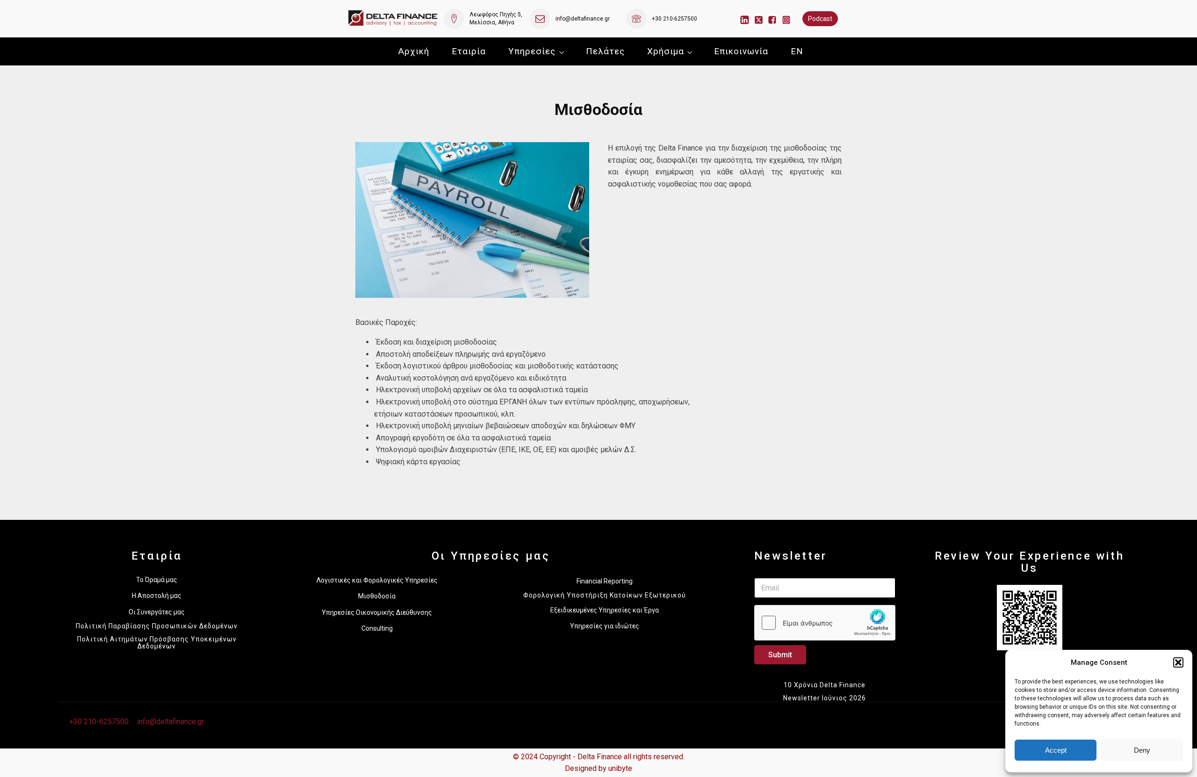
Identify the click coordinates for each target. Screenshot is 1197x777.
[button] (1178, 662)
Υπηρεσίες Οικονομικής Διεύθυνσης (377, 612)
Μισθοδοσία (377, 596)
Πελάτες (605, 51)
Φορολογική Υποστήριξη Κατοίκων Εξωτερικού (604, 595)
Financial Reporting (605, 581)
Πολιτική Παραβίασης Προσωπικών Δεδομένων (157, 626)
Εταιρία (469, 51)
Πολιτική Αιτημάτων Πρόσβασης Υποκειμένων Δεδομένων (157, 643)
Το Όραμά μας (156, 579)
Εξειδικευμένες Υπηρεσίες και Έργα (604, 610)
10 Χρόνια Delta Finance (824, 685)
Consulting (377, 628)
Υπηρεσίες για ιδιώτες (604, 626)
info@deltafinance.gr (582, 18)
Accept (1056, 750)
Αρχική (413, 51)
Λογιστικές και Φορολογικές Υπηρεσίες (377, 580)
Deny (1142, 750)
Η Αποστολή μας (156, 595)
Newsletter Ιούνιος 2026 (824, 698)
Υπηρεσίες (531, 51)
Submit (780, 654)
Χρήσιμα (665, 51)
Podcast (820, 18)
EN (797, 51)
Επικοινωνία (741, 51)
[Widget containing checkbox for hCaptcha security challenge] (824, 622)
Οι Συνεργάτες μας (157, 612)
